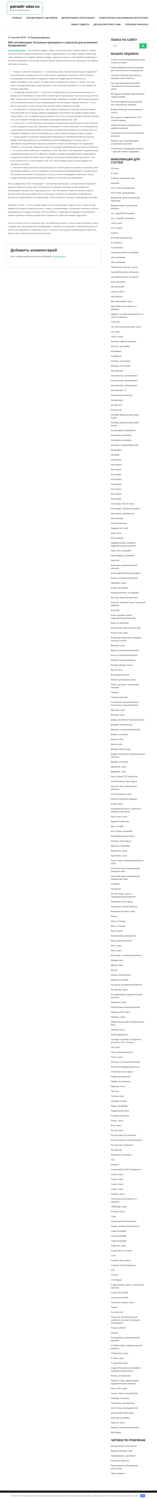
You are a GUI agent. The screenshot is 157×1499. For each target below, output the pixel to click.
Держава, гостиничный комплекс (126, 729)
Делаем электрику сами (107, 24)
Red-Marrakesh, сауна (121, 301)
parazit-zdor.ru (24, 7)
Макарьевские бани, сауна (123, 911)
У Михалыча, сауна (119, 1353)
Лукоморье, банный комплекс (124, 906)
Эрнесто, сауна (118, 1422)
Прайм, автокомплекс (121, 1076)
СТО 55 (114, 1275)
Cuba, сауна (116, 223)
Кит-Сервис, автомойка (121, 831)
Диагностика (116, 744)
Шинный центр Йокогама (122, 1413)
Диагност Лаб (117, 739)
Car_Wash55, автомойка (122, 213)
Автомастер (116, 405)
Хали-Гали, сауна (119, 1388)
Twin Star (115, 322)
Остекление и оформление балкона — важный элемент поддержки (127, 150)
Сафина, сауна (117, 1194)
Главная (17, 17)
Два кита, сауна (118, 710)
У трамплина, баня (119, 1363)
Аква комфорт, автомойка (122, 555)
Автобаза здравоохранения (123, 341)
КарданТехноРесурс (120, 821)
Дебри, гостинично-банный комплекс (128, 719)
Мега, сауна (116, 945)
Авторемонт (116, 450)
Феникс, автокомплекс (121, 1375)
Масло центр (117, 931)
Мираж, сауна (117, 965)
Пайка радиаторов (119, 1034)
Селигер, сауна (118, 1211)
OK (142, 1496)
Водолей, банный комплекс (123, 660)
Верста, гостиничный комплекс (125, 650)
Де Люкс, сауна (118, 715)
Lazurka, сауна (117, 291)
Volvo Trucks (117, 336)
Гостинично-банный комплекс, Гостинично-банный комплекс (125, 704)
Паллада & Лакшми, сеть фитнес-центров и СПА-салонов (126, 1041)
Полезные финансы (136, 24)
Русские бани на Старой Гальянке (126, 1140)
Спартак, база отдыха (121, 1260)
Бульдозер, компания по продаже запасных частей (126, 639)
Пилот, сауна (117, 1057)
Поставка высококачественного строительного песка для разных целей (126, 86)
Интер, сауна (117, 803)
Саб (113, 1159)
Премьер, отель (118, 1086)
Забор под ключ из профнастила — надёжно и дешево (127, 127)
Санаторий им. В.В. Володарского (126, 1169)
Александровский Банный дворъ (126, 573)
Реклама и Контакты (120, 1115)
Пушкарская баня (119, 1101)
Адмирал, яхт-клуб (119, 528)
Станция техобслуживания (123, 1265)
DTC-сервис (117, 228)
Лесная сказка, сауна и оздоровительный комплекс (123, 895)
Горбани (114, 692)
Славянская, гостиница (121, 1250)
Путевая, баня (117, 1096)
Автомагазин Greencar (122, 395)
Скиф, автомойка (118, 1231)
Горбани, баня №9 (119, 697)
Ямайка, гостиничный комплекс (125, 1427)
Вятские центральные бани (123, 679)
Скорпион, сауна (118, 1245)
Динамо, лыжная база (121, 749)
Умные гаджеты (80, 24)
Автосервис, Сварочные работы (125, 508)
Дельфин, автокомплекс (122, 724)
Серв (113, 1216)
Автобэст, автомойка (120, 346)
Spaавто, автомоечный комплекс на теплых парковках (127, 315)
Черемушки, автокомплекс (123, 1403)
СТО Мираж (116, 1280)
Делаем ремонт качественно (78, 17)
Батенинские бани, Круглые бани (126, 628)
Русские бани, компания (122, 1145)
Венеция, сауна (118, 645)
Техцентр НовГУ (118, 1327)
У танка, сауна (117, 1358)
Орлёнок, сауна (118, 1029)
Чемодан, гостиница (120, 1398)
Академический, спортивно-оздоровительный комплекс (124, 544)
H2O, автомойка (118, 257)
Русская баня (117, 1130)
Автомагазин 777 (119, 390)
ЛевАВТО (115, 884)
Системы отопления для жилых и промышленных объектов (126, 77)
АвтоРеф (115, 454)
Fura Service (117, 247)
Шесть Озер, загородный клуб (124, 1408)
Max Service (116, 296)
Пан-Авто (115, 1047)
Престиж (115, 1091)
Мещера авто (117, 960)
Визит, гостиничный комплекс (124, 655)
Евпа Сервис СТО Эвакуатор (124, 776)
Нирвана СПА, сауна (120, 1012)
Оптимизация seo (16, 50)
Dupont (114, 233)
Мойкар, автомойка (119, 979)
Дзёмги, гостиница (119, 734)
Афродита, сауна (118, 583)
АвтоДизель (116, 356)
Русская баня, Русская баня (123, 1135)
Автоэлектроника (119, 523)
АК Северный (117, 538)
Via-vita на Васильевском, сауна (126, 326)
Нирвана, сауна (118, 1017)
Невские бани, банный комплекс (125, 1007)
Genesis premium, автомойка (124, 252)
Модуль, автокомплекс (121, 975)
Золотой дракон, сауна (121, 794)
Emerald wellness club (121, 237)
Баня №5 (115, 610)
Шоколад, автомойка (120, 1417)
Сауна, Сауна (117, 1174)
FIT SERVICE (116, 242)
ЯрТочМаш (116, 1432)
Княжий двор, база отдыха (123, 836)
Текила (114, 1307)
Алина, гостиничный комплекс (124, 578)
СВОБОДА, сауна (119, 1206)
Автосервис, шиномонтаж (122, 513)
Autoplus (115, 183)
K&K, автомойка (118, 281)
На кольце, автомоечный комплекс (126, 984)
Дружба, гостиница (119, 761)
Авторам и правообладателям (124, 445)
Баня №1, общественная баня (124, 597)
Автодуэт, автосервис (121, 361)
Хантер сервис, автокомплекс (124, 1393)
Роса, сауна (116, 1125)
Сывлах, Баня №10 (119, 1292)
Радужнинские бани (120, 1110)
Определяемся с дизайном (41, 17)
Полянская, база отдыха (122, 1071)
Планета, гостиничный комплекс (125, 1062)
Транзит (114, 1332)
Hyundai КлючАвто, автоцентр (124, 272)
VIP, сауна (115, 331)
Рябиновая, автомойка (121, 1154)
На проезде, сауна (119, 989)
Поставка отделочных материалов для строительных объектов (126, 103)
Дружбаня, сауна (118, 766)
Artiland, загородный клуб (123, 178)
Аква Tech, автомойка (121, 550)
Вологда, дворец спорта (122, 665)
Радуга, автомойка (119, 1106)
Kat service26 (117, 286)
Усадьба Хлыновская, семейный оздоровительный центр (125, 1369)
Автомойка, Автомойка (121, 435)
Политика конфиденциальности (125, 1066)
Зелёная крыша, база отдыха (124, 781)
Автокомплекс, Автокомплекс (124, 375)
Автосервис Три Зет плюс (122, 503)
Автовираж (116, 351)
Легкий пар (116, 889)
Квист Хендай (117, 826)
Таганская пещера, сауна (122, 1302)
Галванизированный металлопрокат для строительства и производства (127, 69)
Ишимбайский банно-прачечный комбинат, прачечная (126, 810)
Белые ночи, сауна (119, 632)
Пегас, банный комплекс (122, 1052)
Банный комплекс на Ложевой (124, 592)
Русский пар (116, 1150)
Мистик (114, 970)
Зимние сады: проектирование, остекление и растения (125, 142)
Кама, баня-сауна (119, 816)
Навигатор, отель (118, 1002)
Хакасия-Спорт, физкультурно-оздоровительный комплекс (125, 1382)
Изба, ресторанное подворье (124, 799)
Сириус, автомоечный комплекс (125, 1226)
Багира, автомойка (119, 587)
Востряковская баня (120, 674)
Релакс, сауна (117, 1120)
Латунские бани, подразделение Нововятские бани (125, 878)
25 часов (115, 168)
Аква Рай (115, 560)
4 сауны (114, 173)
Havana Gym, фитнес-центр (124, 267)
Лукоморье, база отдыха (122, 901)
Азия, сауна (116, 533)
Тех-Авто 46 (117, 1312)
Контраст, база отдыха (121, 841)
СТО (113, 1270)
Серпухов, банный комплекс (124, 1221)
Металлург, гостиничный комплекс (126, 955)
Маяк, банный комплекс (121, 940)
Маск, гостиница (118, 921)
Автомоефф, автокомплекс (123, 430)
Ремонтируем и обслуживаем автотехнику (123, 17)
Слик (113, 1255)
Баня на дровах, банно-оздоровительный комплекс (123, 617)
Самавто (115, 1164)
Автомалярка (117, 400)
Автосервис (116, 459)
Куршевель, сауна (119, 850)
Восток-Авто (117, 670)
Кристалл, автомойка (120, 846)
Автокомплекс (117, 370)
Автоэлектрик (117, 518)
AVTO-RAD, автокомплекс (123, 188)
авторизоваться (59, 256)
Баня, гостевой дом (120, 623)
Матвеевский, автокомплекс (123, 935)
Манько (114, 916)
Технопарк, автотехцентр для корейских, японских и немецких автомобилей (125, 1320)
